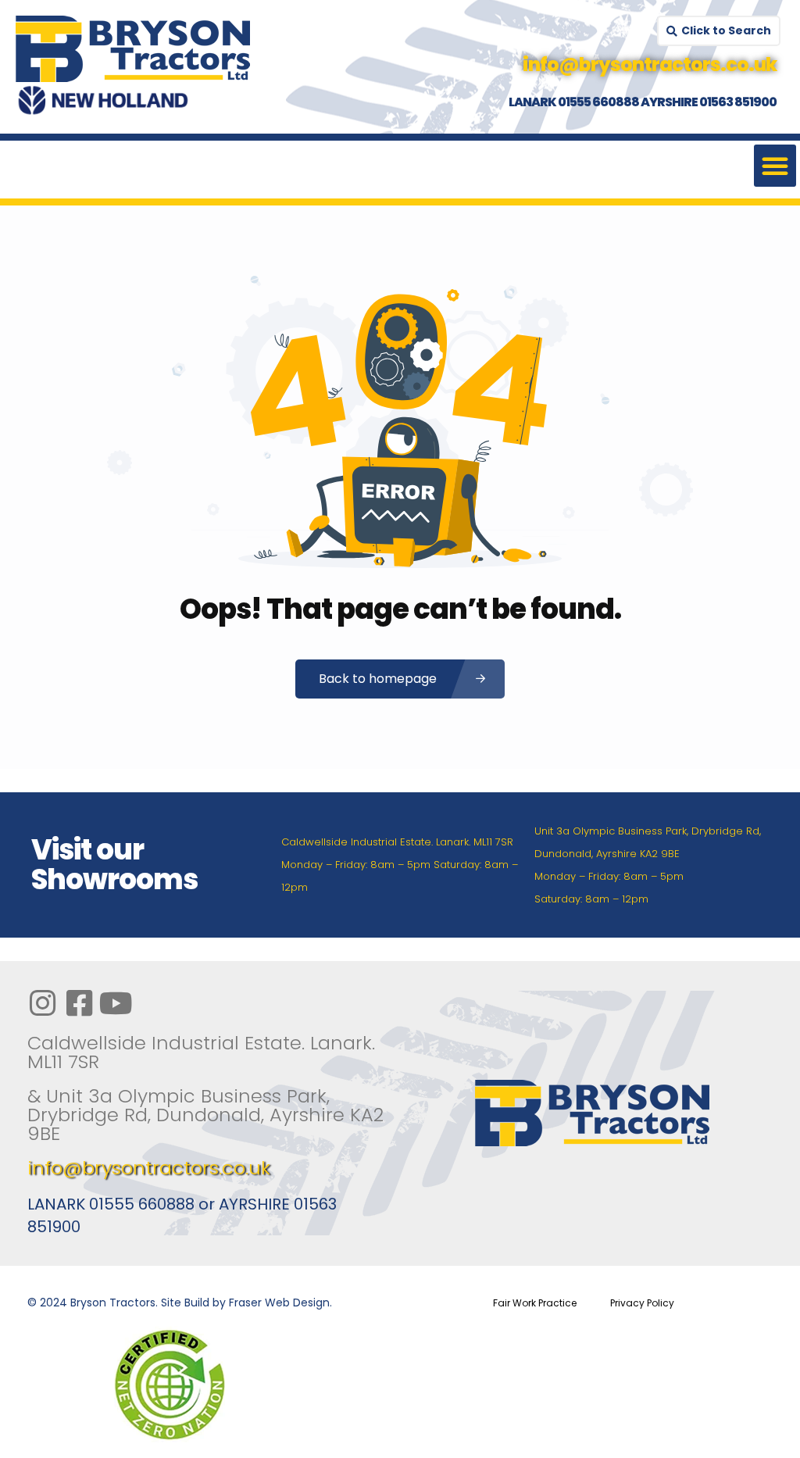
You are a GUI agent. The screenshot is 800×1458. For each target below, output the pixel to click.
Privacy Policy (642, 1303)
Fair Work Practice (535, 1303)
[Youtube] (115, 1003)
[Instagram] (42, 1003)
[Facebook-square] (79, 1003)
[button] (775, 166)
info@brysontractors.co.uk (148, 1168)
